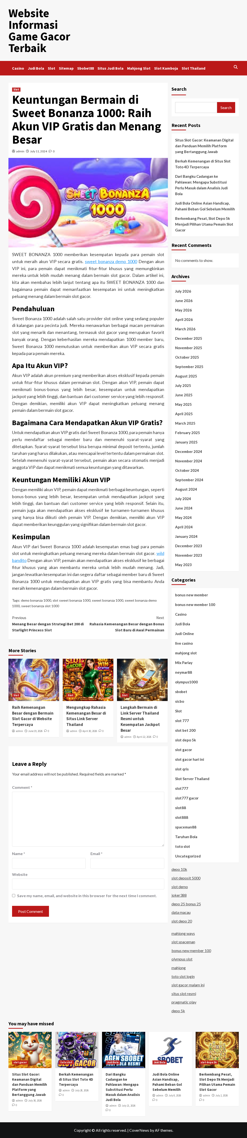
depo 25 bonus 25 (186, 904)
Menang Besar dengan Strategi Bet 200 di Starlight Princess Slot (48, 623)
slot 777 (182, 720)
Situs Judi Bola (110, 68)
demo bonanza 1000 (36, 600)
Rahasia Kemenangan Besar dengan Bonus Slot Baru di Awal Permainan (126, 623)
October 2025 (187, 357)
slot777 (181, 788)
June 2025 (183, 395)
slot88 (180, 807)
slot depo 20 (182, 921)
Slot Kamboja (166, 68)
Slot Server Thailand (192, 778)
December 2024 (188, 451)
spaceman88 (185, 827)
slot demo (180, 886)
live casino (184, 643)
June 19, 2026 (35, 731)
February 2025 (187, 432)
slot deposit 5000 (186, 878)
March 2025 (185, 423)
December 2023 (188, 546)
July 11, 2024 (38, 151)
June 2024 (183, 508)
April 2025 (184, 414)
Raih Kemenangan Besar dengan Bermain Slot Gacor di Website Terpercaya (33, 716)
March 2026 (185, 329)
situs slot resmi (184, 993)
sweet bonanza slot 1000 (40, 606)
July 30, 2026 (35, 1100)
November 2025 (188, 348)
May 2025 (183, 404)
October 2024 (187, 470)
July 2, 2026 (221, 1095)
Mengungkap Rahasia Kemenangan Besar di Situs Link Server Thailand (86, 716)
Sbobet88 (85, 68)
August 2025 (186, 376)
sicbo (179, 701)
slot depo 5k (185, 740)
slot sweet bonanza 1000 (71, 600)
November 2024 (188, 461)
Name (18, 853)
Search (179, 89)
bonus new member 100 (195, 604)
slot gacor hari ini (189, 759)
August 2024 (186, 489)
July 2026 (183, 291)
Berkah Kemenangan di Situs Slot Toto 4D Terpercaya (203, 164)
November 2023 (188, 555)
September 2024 (189, 480)
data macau (181, 912)
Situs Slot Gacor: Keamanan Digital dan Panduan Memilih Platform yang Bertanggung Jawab (204, 146)
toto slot (182, 846)
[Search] (236, 67)
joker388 (179, 895)
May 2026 (183, 310)
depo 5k (178, 1010)
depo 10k (179, 869)
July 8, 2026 (175, 1095)
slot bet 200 (185, 730)
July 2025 (183, 385)
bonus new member (191, 595)
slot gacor (183, 749)
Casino (18, 68)
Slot (51, 68)
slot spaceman (183, 941)
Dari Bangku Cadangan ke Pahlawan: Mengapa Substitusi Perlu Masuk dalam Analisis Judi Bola (201, 185)
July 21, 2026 (128, 1105)
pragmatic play (184, 1002)
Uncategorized (188, 856)
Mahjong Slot (139, 68)
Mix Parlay (183, 662)
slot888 (181, 817)
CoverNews (139, 1130)
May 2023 (183, 564)
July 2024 (183, 498)
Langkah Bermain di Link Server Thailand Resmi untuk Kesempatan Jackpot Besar (140, 719)
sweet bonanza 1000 (107, 600)
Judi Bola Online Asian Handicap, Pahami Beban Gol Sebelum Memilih (205, 206)
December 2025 (188, 338)
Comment (22, 787)
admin (20, 151)
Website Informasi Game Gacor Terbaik (39, 30)
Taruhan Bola (186, 837)
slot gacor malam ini (188, 985)
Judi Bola (36, 68)
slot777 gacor (187, 798)
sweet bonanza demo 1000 (111, 261)
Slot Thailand (193, 68)
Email (96, 853)
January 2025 (186, 442)
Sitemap (66, 68)
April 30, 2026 (89, 731)
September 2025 (189, 366)
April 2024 (184, 527)
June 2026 (183, 300)
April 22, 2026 (144, 737)
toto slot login (183, 976)
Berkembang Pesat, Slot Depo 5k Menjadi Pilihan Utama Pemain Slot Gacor (204, 224)
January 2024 (186, 536)
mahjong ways (183, 933)
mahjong (179, 967)
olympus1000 (186, 682)
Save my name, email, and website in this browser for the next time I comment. (87, 895)
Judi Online (184, 633)
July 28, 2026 (82, 1090)
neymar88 (183, 672)
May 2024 (183, 517)
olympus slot (182, 959)
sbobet (181, 691)
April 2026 (184, 319)
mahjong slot (186, 653)
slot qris (182, 769)
